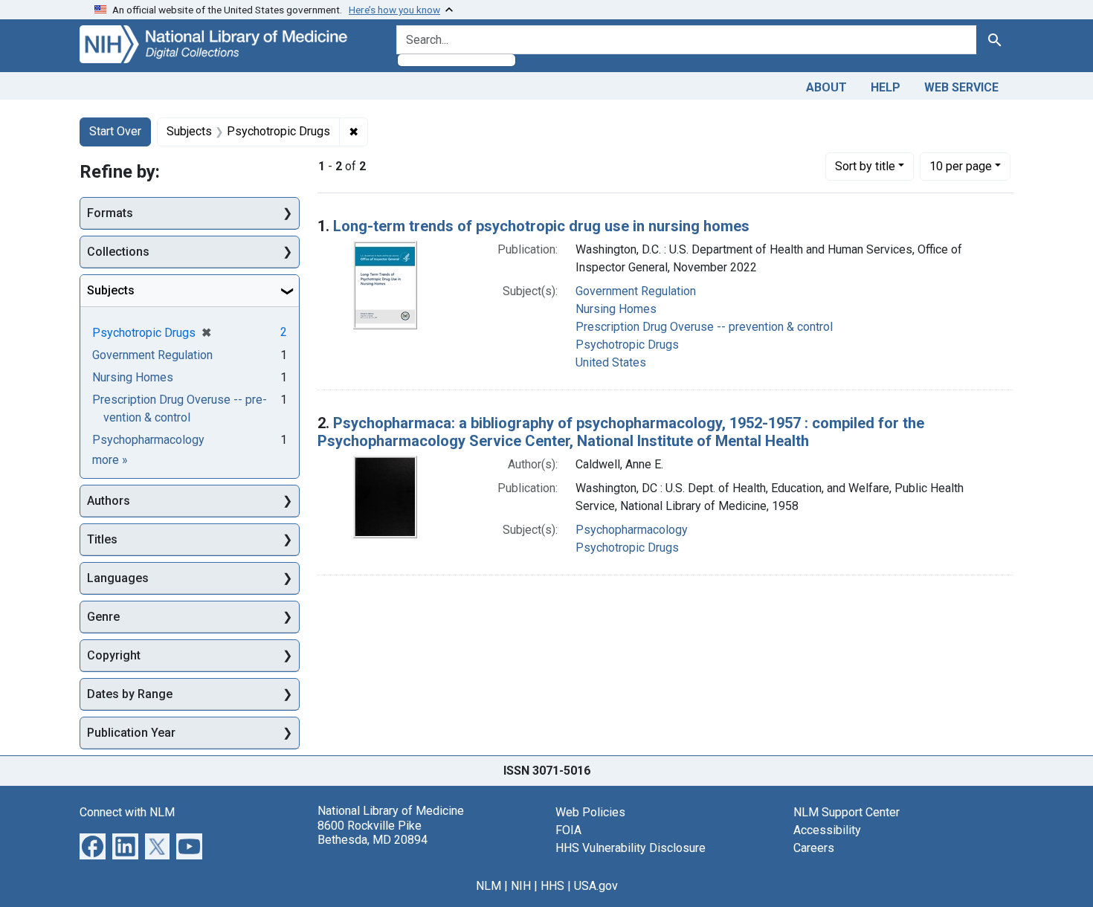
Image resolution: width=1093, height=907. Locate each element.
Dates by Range (130, 694)
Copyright (114, 655)
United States (610, 362)
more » (110, 460)
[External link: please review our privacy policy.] (93, 846)
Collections (118, 252)
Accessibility (827, 830)
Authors (108, 501)
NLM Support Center (846, 812)
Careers (813, 848)
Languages (118, 578)
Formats (110, 213)
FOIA (568, 830)
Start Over (115, 131)
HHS (552, 886)
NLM (488, 886)
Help (885, 87)
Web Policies (590, 812)
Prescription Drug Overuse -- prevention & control (704, 327)
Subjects (111, 290)
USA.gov (596, 886)
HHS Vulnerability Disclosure (630, 848)
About (826, 87)
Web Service (961, 87)
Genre (103, 617)
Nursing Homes (616, 309)
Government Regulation (635, 291)
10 (960, 165)
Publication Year (131, 733)
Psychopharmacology (631, 530)
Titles (102, 539)
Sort (865, 166)
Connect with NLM (127, 812)
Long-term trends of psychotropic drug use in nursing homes (541, 226)
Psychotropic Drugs (627, 345)
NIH (521, 886)
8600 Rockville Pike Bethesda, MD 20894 (372, 833)
